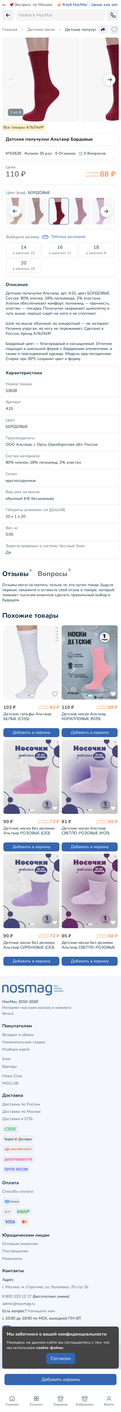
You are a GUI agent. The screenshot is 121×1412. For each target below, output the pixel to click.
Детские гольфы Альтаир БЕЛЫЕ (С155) (27, 716)
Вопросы (53, 573)
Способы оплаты (17, 1191)
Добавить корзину (60, 1379)
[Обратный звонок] (113, 15)
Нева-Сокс (12, 1076)
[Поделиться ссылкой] (102, 29)
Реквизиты (12, 1258)
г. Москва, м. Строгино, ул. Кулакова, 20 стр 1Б (45, 1287)
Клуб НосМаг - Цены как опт (90, 4)
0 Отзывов (65, 153)
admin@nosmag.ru (18, 1303)
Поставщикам (15, 1251)
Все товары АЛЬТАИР (23, 127)
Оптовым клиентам (20, 1243)
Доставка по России (21, 1104)
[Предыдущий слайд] (11, 79)
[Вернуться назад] (8, 15)
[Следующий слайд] (109, 79)
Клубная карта (16, 1049)
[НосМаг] (60, 990)
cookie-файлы (49, 1347)
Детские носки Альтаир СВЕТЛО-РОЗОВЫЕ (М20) (85, 830)
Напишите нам (41, 1311)
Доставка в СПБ (17, 1118)
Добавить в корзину (31, 732)
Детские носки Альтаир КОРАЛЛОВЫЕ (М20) (84, 716)
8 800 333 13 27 (17, 1296)
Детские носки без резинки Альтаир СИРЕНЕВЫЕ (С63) (29, 945)
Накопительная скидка (23, 1042)
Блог (6, 1059)
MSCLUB (10, 1083)
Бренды (9, 1066)
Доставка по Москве (21, 1111)
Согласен (61, 1358)
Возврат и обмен (17, 1034)
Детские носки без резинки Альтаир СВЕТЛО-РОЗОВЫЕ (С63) (88, 945)
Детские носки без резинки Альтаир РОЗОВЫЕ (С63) (29, 830)
